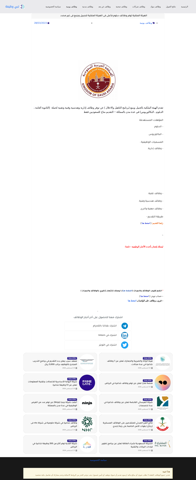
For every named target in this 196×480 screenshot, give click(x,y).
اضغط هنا (146, 223)
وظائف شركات (138, 6)
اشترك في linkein (107, 335)
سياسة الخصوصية (53, 6)
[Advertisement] (98, 42)
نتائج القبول (171, 6)
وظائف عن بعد (104, 6)
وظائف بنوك (155, 6)
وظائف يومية (71, 6)
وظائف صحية (121, 6)
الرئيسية (184, 6)
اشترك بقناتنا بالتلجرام (105, 326)
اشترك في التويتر (108, 345)
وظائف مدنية (87, 6)
